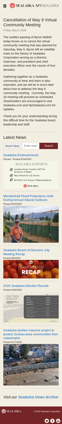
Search (48, 145)
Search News (12, 146)
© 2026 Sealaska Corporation (47, 411)
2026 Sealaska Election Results (26, 286)
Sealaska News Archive (38, 397)
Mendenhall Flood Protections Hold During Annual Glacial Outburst (28, 198)
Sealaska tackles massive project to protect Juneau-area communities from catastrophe (30, 334)
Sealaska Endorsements (20, 155)
